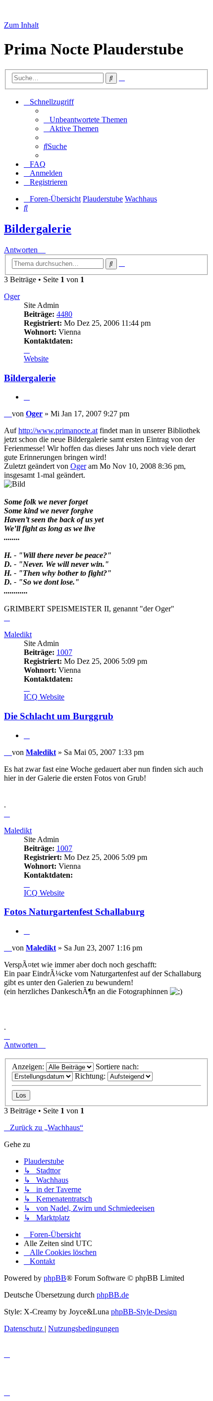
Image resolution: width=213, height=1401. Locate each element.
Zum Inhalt (21, 25)
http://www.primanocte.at (58, 430)
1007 (64, 652)
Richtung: (91, 1076)
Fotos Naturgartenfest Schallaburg (74, 911)
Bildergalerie (37, 228)
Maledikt (18, 634)
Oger (12, 296)
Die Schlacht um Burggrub (58, 716)
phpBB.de (113, 1295)
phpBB (55, 1278)
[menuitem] (85, 119)
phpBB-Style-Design (144, 1311)
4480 (64, 314)
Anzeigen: (29, 1066)
